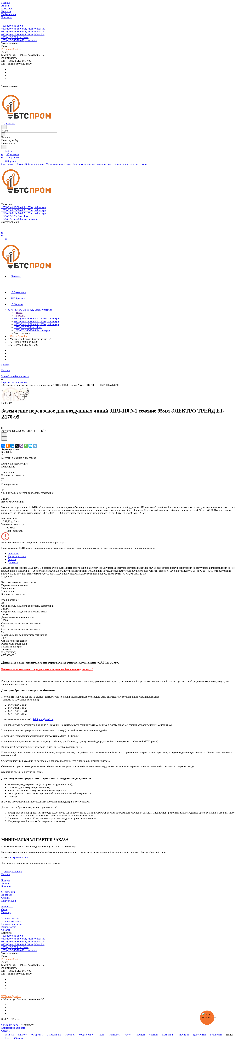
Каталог (5, 874)
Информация (8, 900)
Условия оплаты (10, 918)
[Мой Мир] (12, 446)
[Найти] (4, 147)
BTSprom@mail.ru (11, 49)
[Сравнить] (4, 439)
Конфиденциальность (13, 1027)
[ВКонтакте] (3, 446)
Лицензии (6, 894)
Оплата (12, 559)
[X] (17, 446)
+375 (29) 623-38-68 (23, 31)
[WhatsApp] (26, 446)
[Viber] (21, 446)
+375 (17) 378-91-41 (14, 37)
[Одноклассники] (8, 446)
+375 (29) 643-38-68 (12, 25)
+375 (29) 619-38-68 (23, 34)
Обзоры (5, 929)
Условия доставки (11, 921)
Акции (5, 883)
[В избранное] (4, 434)
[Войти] (2, 229)
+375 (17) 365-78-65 (19, 40)
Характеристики (17, 556)
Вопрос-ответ (8, 927)
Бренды (5, 880)
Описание (13, 553)
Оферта (5, 1030)
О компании (8, 892)
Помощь (6, 912)
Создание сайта (9, 1024)
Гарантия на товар (11, 924)
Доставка (13, 562)
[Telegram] (35, 446)
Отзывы (5, 897)
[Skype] (30, 446)
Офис (4, 909)
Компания (6, 886)
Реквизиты (7, 906)
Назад (19, 312)
